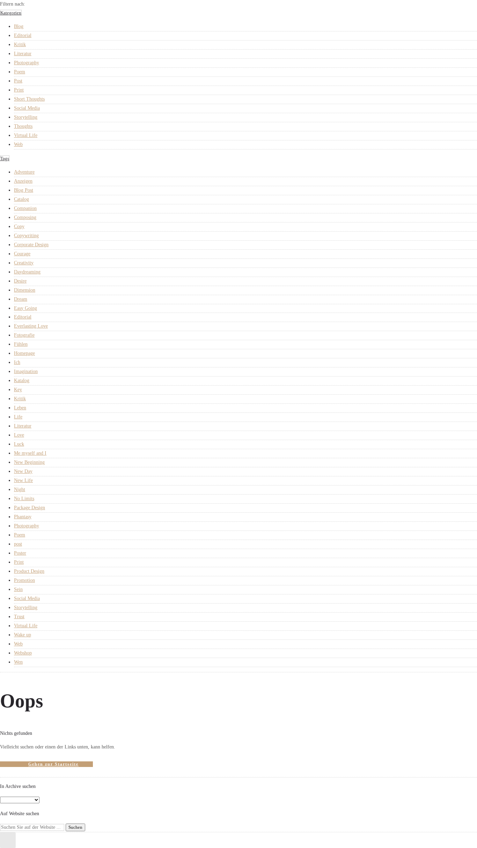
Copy (19, 226)
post (18, 544)
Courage (22, 253)
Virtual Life (25, 135)
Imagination (26, 371)
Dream (20, 299)
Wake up (22, 634)
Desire (20, 281)
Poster (20, 553)
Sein (18, 589)
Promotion (24, 580)
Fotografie (24, 335)
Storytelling (25, 117)
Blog (18, 26)
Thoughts (23, 126)
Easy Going (25, 308)
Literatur (22, 53)
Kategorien (10, 12)
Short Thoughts (29, 99)
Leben (20, 407)
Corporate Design (31, 244)
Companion (25, 208)
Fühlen (21, 344)
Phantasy (22, 516)
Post (18, 80)
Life (18, 416)
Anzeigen (23, 181)
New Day (23, 471)
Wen (18, 662)
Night (19, 489)
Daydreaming (27, 272)
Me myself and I (30, 453)
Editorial (22, 35)
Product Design (29, 571)
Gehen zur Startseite (53, 764)
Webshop (23, 653)
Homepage (24, 353)
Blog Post (23, 190)
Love (19, 435)
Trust (19, 616)
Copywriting (26, 235)
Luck (19, 444)
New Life (23, 480)
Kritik (20, 44)
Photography (26, 62)
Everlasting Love (31, 326)
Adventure (24, 172)
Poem (19, 71)
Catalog (21, 199)
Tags (4, 158)
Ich (17, 362)
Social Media (27, 108)
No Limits (24, 498)
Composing (25, 217)
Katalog (21, 380)
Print (19, 90)
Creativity (24, 262)
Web (18, 144)
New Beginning (29, 462)
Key (18, 389)
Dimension (24, 290)
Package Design (29, 507)
